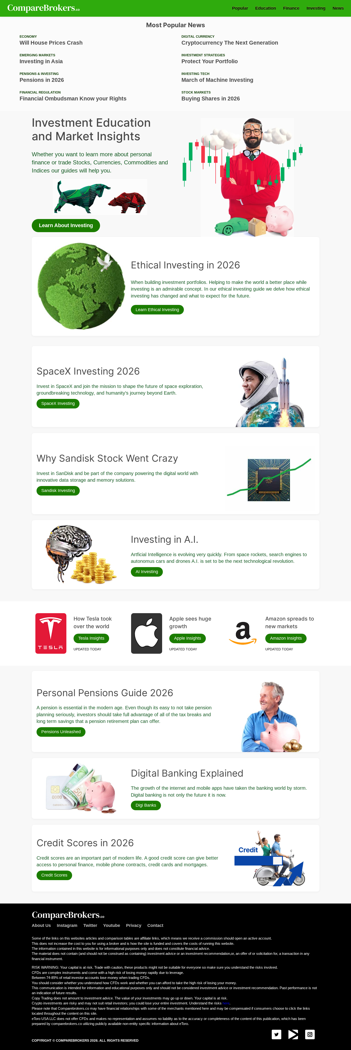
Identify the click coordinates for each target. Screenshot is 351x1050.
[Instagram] (310, 1034)
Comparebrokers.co (44, 8)
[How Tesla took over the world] (50, 633)
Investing (316, 8)
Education (265, 8)
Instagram (67, 925)
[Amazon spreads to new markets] (242, 633)
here (226, 1003)
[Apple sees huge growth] (146, 633)
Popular (240, 8)
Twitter (90, 925)
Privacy (133, 925)
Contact (155, 925)
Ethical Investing (49, 244)
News (338, 8)
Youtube (111, 925)
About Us (41, 925)
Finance (291, 8)
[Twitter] (276, 1034)
